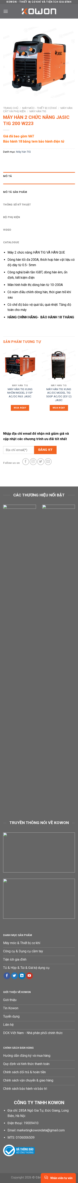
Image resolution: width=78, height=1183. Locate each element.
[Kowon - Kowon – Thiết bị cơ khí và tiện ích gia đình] (39, 11)
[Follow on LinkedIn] (22, 975)
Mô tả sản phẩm (15, 192)
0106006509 (25, 1137)
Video (7, 229)
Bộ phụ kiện (11, 217)
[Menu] (5, 11)
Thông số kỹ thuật (17, 204)
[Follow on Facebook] (25, 461)
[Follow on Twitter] (40, 461)
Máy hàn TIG (38, 111)
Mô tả (7, 176)
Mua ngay (20, 407)
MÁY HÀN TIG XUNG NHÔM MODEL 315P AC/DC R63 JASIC (20, 392)
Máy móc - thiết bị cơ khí (39, 108)
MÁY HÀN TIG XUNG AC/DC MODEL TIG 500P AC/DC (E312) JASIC (59, 394)
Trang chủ (10, 108)
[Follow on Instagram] (33, 461)
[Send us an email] (48, 461)
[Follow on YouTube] (29, 975)
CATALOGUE (11, 242)
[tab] (39, 176)
